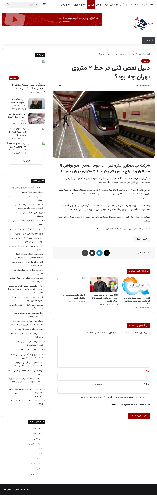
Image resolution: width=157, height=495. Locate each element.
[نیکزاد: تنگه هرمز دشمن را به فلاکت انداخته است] (36, 103)
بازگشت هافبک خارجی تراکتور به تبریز (27, 349)
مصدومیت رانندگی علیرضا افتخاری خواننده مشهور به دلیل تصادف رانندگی (26, 256)
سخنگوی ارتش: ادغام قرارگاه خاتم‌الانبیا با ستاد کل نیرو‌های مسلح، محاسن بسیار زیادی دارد (26, 393)
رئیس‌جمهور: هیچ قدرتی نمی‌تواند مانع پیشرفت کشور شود (27, 299)
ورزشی (91, 4)
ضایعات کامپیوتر (35, 443)
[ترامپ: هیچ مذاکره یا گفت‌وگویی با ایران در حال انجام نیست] (36, 148)
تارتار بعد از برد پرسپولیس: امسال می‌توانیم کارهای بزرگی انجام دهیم (104, 298)
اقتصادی (134, 4)
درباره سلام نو (19, 489)
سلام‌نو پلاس (66, 4)
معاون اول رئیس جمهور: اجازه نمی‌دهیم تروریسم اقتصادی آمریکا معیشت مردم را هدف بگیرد (25, 289)
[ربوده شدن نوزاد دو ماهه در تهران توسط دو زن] (36, 118)
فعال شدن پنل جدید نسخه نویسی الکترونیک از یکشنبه (28, 315)
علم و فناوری (80, 4)
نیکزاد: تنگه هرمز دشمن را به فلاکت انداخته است (18, 103)
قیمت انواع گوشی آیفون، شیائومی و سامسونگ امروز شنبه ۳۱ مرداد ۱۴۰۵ (27, 364)
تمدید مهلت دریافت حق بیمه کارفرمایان (26, 228)
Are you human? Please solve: (135, 404)
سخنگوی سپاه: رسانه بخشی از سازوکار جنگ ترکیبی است (28, 87)
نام (148, 371)
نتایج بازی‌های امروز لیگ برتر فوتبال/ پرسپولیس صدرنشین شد (137, 301)
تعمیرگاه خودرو (36, 474)
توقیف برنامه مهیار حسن (32, 192)
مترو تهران (140, 239)
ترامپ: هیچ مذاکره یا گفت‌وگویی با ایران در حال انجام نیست (16, 147)
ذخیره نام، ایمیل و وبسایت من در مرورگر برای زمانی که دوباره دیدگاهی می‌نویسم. (113, 397)
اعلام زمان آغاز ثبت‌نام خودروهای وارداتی (25, 187)
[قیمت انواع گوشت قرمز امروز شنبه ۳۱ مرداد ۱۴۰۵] (36, 133)
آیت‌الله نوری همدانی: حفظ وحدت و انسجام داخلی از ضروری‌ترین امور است (26, 323)
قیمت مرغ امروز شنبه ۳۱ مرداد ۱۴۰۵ (27, 329)
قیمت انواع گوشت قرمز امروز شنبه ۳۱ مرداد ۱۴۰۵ (17, 132)
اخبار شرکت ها (36, 458)
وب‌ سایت (98, 384)
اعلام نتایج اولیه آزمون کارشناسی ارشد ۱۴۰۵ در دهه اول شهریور (27, 356)
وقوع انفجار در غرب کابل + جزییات (28, 233)
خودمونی (38, 468)
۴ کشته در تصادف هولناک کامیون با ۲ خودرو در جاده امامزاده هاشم (27, 206)
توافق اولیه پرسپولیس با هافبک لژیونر (74, 297)
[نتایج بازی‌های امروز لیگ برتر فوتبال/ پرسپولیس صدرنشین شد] (136, 286)
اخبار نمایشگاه (36, 463)
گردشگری (124, 4)
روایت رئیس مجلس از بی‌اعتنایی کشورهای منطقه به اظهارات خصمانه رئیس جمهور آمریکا (25, 382)
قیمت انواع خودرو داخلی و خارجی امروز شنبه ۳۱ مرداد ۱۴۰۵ (26, 343)
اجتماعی (114, 4)
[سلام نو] (143, 24)
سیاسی (144, 4)
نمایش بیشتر (26, 160)
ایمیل (147, 384)
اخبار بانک (38, 448)
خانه (151, 4)
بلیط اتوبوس (37, 428)
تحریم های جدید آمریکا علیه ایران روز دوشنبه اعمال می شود (27, 240)
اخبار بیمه (38, 453)
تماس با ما (7, 489)
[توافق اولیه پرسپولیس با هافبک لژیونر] (71, 284)
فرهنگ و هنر (102, 4)
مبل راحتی (38, 438)
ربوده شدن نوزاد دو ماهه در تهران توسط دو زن (17, 117)
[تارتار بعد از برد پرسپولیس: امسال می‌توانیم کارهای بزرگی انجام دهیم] (104, 284)
